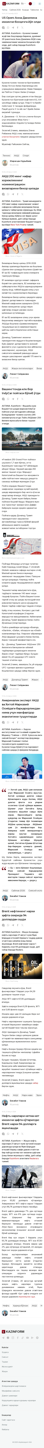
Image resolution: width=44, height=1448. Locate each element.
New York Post (17, 224)
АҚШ (16, 155)
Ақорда (25, 10)
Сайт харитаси (8, 1420)
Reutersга (34, 1158)
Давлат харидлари (10, 1405)
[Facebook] (17, 27)
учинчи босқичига (10, 136)
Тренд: (5, 10)
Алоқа (4, 1425)
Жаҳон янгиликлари (22, 368)
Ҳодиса (5, 1352)
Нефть (6, 1095)
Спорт (26, 155)
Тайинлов (34, 10)
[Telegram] (12, 27)
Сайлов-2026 (15, 10)
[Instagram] (3, 27)
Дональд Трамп (20, 680)
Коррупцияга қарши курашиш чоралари (19, 1400)
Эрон (39, 1095)
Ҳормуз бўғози (20, 1306)
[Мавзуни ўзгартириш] (31, 4)
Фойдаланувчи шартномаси (14, 1386)
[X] (22, 27)
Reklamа (5, 1429)
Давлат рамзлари (9, 1395)
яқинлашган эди (27, 1296)
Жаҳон (35, 680)
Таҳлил (5, 1362)
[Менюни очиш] (40, 4)
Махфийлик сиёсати (11, 1391)
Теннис (6, 155)
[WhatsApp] (8, 27)
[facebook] (17, 1338)
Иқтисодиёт (7, 1366)
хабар (35, 1083)
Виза (39, 368)
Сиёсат (5, 1357)
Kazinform (14, 1158)
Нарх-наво (27, 1095)
